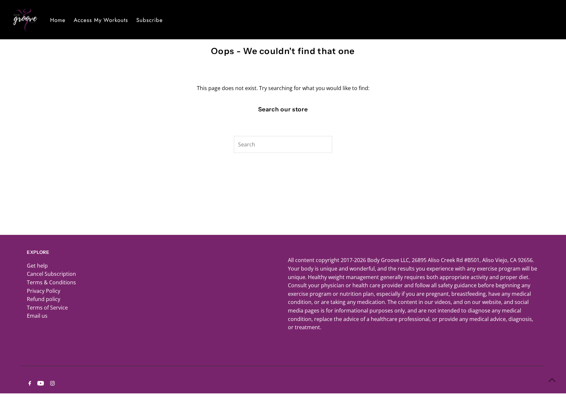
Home (58, 20)
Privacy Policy (43, 290)
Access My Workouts (101, 20)
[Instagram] (51, 383)
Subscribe (149, 20)
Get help (37, 265)
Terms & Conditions (51, 282)
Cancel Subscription (51, 273)
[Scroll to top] (552, 379)
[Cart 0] (554, 19)
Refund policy (43, 299)
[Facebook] (29, 383)
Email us (37, 315)
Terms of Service (47, 307)
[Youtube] (40, 383)
